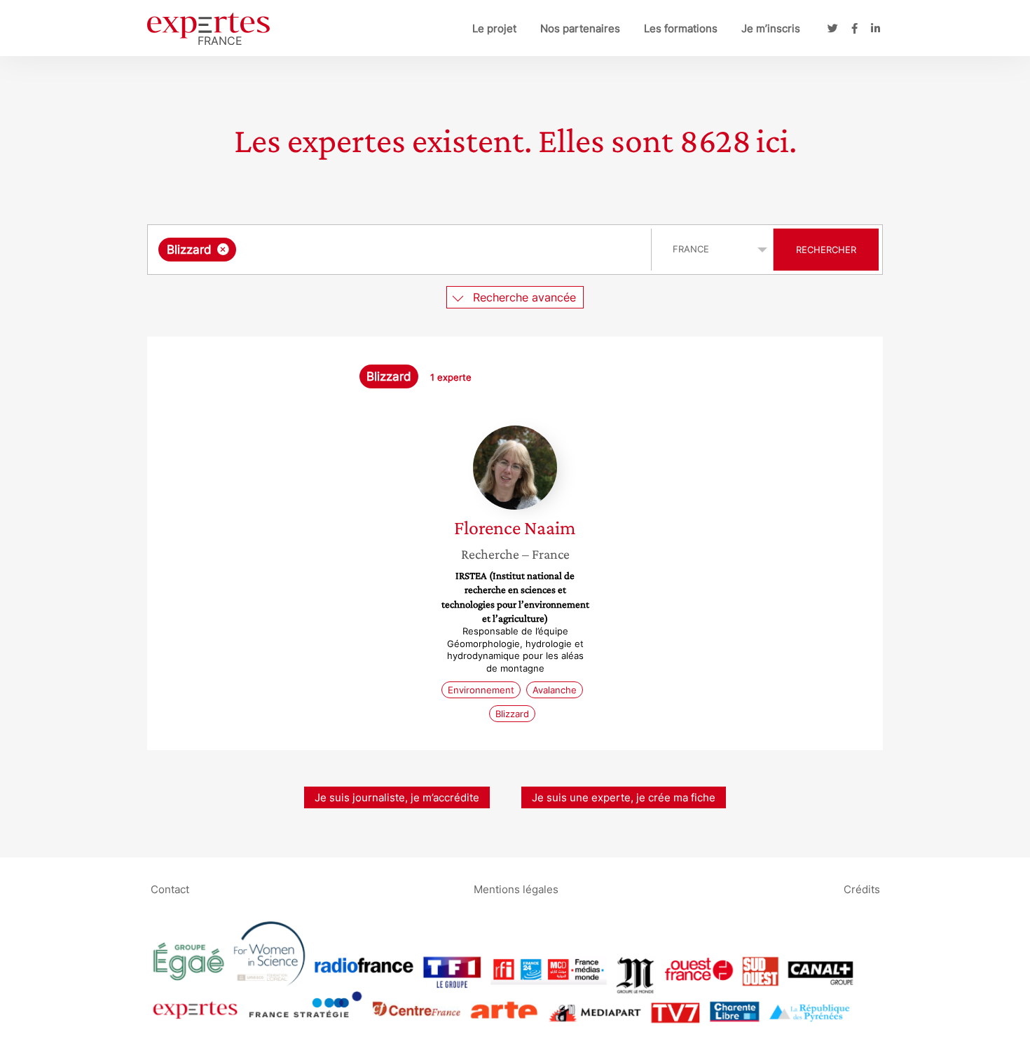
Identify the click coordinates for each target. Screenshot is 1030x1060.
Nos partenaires (580, 28)
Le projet (494, 28)
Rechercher (826, 249)
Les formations (680, 28)
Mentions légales (516, 888)
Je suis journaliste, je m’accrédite (397, 797)
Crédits (862, 888)
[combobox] (401, 250)
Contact (170, 888)
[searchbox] (380, 249)
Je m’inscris (770, 28)
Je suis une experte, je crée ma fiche (623, 797)
